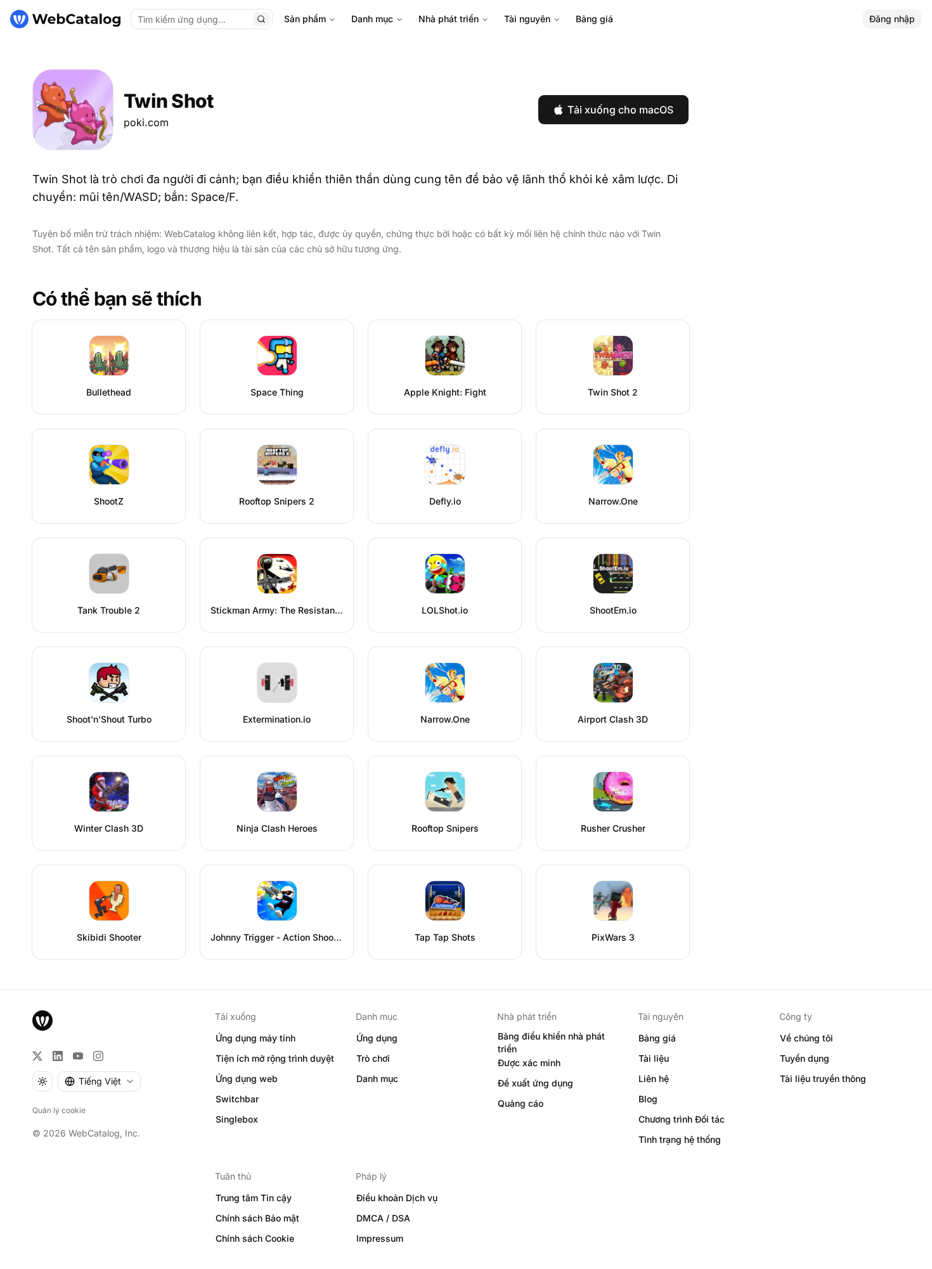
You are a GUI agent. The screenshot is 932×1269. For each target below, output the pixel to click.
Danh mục (372, 18)
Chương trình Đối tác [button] (681, 1119)
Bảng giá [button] (657, 1038)
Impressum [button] (379, 1238)
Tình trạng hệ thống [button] (679, 1139)
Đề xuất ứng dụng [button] (535, 1083)
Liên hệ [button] (653, 1078)
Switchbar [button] (237, 1098)
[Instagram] (98, 1056)
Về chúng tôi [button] (806, 1038)
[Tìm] (261, 19)
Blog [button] (647, 1098)
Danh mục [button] (377, 1078)
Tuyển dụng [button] (804, 1058)
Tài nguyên (527, 18)
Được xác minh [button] (529, 1062)
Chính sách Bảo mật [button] (257, 1218)
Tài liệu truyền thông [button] (823, 1078)
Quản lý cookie (59, 1110)
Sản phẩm (305, 18)
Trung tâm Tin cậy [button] (254, 1197)
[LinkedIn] (58, 1056)
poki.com (146, 122)
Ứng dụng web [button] (247, 1078)
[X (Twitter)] (37, 1056)
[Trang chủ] (65, 19)
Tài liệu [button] (653, 1058)
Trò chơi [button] (373, 1058)
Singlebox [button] (237, 1119)
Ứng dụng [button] (377, 1038)
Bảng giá (594, 18)
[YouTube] (78, 1056)
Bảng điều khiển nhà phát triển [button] (551, 1043)
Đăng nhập (892, 18)
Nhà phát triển (448, 18)
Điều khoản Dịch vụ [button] (396, 1197)
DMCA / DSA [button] (383, 1218)
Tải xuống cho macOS (620, 109)
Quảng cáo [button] (520, 1103)
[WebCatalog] (42, 1020)
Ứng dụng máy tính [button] (255, 1038)
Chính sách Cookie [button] (255, 1238)
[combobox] (99, 1081)
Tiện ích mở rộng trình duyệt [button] (275, 1058)
